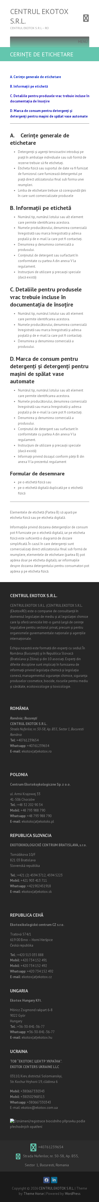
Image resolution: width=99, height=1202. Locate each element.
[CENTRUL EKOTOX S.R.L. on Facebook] (46, 1180)
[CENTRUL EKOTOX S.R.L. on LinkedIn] (54, 1180)
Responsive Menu (86, 18)
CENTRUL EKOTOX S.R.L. (39, 16)
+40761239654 (50, 1147)
